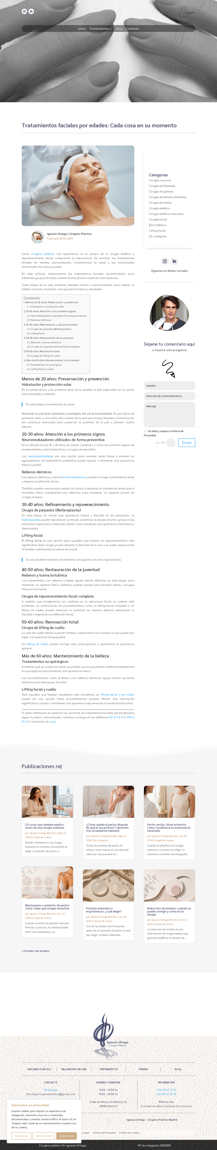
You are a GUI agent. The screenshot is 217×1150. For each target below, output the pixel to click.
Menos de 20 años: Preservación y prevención (51, 302)
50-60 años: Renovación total (43, 351)
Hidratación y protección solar (47, 307)
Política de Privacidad (104, 1132)
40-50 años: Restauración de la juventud (49, 338)
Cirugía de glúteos (161, 191)
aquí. (53, 721)
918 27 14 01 (116, 717)
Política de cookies (129, 1132)
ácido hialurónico (74, 477)
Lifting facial (37, 333)
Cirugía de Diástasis (162, 186)
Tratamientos (99, 28)
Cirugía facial (158, 219)
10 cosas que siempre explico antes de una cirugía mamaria (44, 825)
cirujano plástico (43, 254)
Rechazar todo (44, 1135)
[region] (44, 1121)
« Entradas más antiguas (36, 950)
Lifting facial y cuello (42, 369)
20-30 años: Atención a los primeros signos (51, 311)
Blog (119, 28)
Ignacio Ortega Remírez (42, 832)
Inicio (82, 28)
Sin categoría (157, 236)
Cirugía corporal (160, 180)
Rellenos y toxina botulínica (46, 342)
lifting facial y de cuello (117, 694)
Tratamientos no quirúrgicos (46, 365)
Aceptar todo (66, 1135)
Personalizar (21, 1135)
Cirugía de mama (160, 202)
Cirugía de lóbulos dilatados (167, 197)
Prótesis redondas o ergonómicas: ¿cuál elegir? (103, 909)
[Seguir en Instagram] (24, 11)
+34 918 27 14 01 (166, 1090)
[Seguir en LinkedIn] (31, 11)
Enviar (187, 442)
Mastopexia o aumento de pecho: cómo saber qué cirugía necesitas (47, 906)
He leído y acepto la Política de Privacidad (163, 433)
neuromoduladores (40, 456)
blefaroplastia (31, 520)
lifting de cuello (37, 644)
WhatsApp (50, 1090)
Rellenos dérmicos (41, 320)
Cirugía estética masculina (166, 214)
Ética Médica (157, 225)
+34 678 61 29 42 (166, 1094)
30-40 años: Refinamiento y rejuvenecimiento (52, 325)
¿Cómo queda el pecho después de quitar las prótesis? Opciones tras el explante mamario (107, 827)
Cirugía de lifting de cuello (45, 356)
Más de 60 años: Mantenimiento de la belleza (52, 360)
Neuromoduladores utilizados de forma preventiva (58, 316)
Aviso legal (83, 1132)
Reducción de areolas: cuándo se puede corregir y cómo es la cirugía (169, 911)
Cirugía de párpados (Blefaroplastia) (51, 329)
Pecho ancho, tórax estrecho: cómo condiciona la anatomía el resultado (168, 827)
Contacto (132, 28)
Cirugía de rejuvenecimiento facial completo (55, 347)
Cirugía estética (159, 208)
